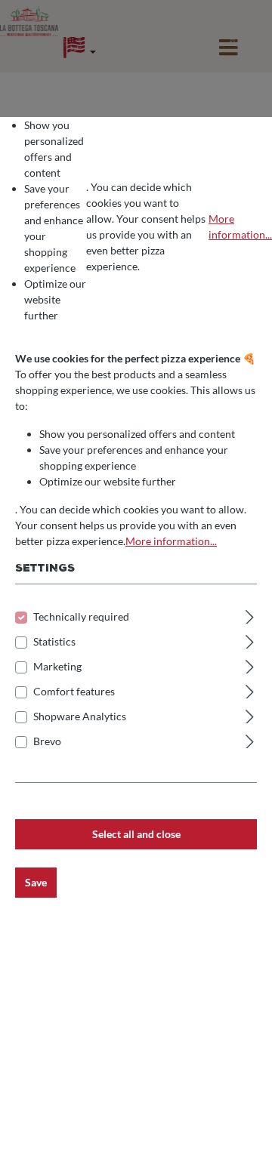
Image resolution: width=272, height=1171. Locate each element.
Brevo (47, 741)
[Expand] (250, 615)
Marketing (57, 666)
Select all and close (136, 833)
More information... (240, 226)
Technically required (81, 616)
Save (36, 882)
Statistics (54, 641)
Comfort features (74, 691)
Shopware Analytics (79, 716)
